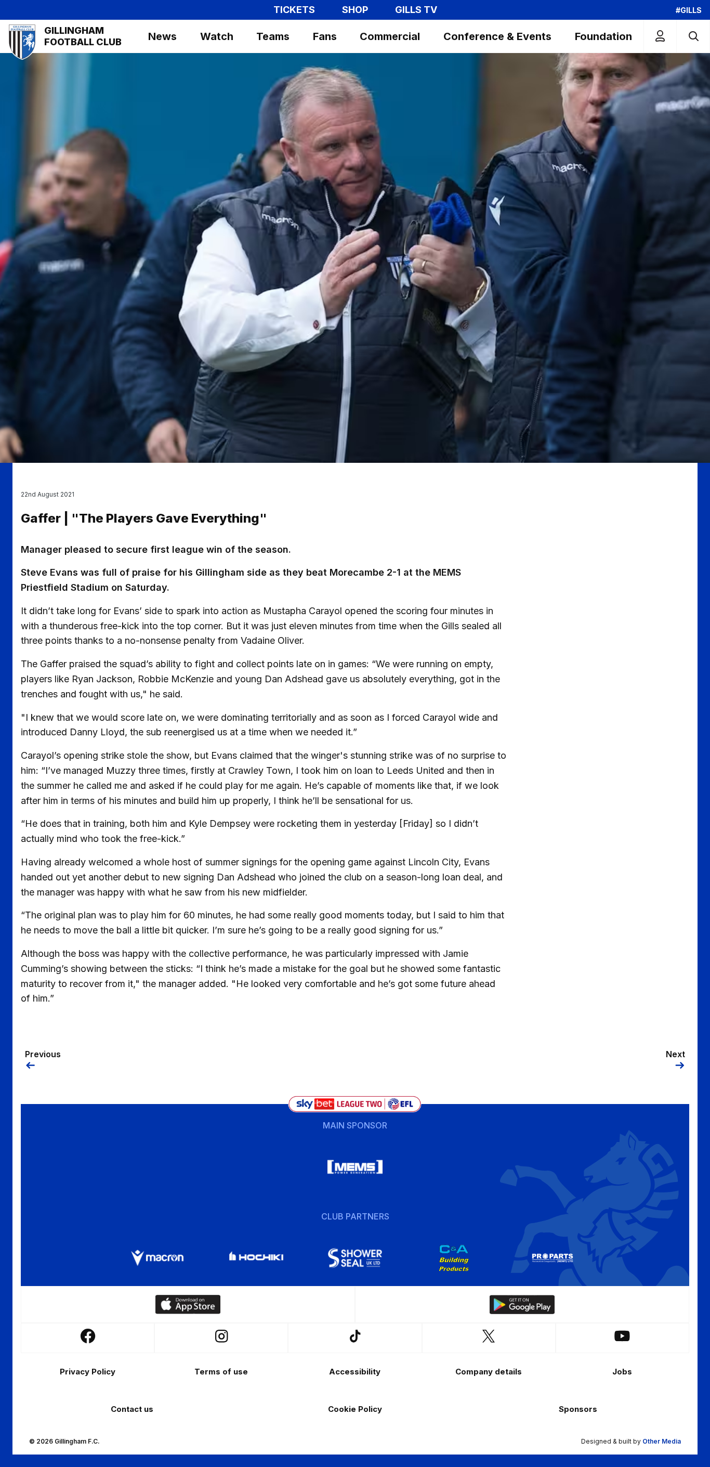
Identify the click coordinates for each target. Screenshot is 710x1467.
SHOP (355, 10)
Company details (488, 1372)
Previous (43, 1054)
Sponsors (578, 1409)
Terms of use (221, 1372)
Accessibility (354, 1372)
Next (675, 1054)
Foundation (603, 36)
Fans (325, 36)
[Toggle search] (693, 36)
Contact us (132, 1409)
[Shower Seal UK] (355, 1258)
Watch (216, 36)
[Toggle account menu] (660, 36)
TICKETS (294, 10)
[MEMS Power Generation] (355, 1167)
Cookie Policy (355, 1409)
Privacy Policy (87, 1372)
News (162, 36)
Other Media (661, 1441)
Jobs (622, 1372)
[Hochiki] (256, 1258)
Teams (273, 36)
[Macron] (157, 1258)
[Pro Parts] (552, 1258)
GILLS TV (416, 10)
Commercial (390, 36)
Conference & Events (497, 36)
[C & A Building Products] (453, 1258)
